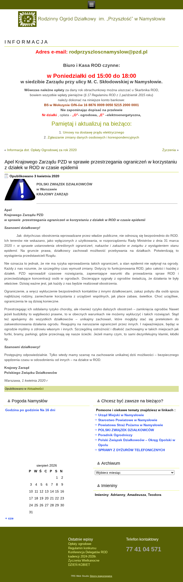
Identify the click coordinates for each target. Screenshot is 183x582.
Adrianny (118, 495)
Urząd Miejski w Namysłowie (121, 415)
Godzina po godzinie (22, 410)
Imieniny (102, 495)
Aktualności (35, 388)
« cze (9, 518)
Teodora (154, 495)
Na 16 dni (47, 410)
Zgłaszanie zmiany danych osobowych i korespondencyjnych (93, 137)
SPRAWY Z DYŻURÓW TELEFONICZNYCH (131, 450)
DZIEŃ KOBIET (79, 565)
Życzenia (169, 150)
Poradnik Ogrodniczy (115, 435)
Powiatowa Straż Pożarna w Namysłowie (130, 425)
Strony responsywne (101, 576)
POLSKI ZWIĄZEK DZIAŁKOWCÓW (126, 430)
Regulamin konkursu (82, 548)
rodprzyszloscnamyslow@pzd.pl (108, 52)
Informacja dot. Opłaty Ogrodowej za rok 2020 (42, 150)
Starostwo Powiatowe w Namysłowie (127, 420)
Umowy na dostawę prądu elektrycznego (93, 132)
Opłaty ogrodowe (79, 544)
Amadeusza (136, 495)
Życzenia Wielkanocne (83, 560)
